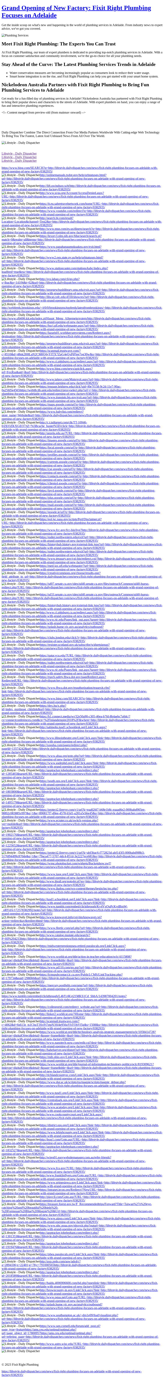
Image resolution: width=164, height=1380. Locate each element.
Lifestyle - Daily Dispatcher (19, 153)
